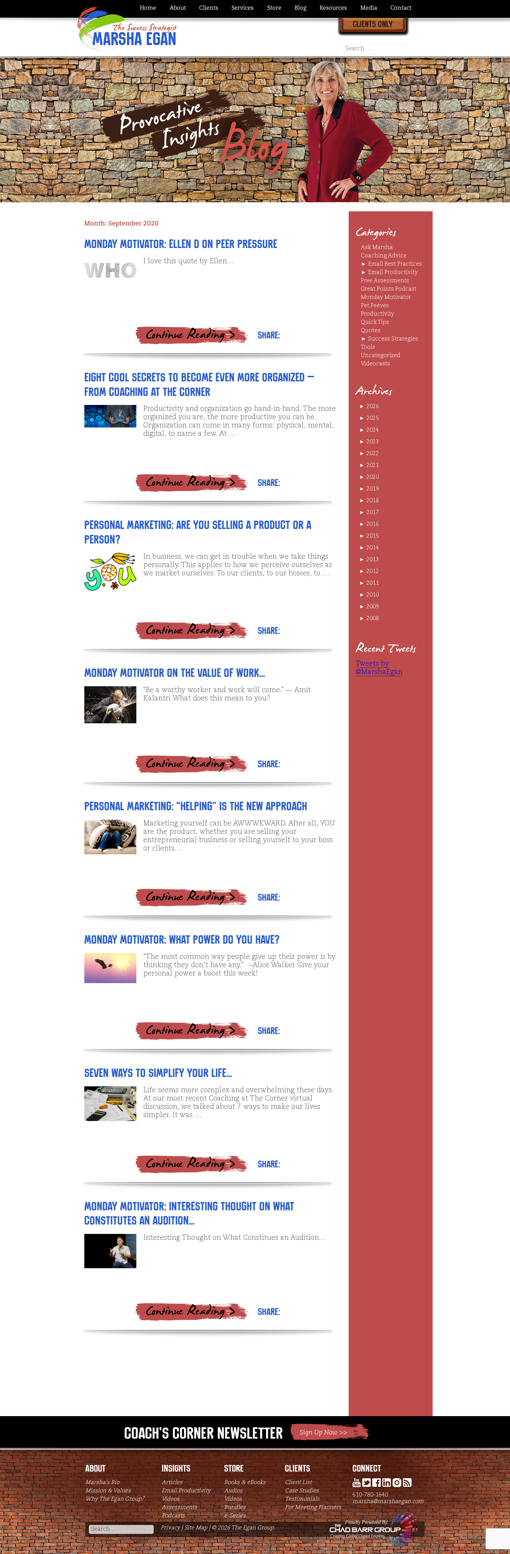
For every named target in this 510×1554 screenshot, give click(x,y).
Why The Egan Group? (114, 1499)
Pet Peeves (375, 306)
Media (368, 8)
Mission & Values (108, 1491)
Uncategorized (380, 356)
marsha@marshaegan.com (388, 1501)
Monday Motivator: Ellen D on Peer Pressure (180, 244)
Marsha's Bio (102, 1482)
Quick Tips (375, 322)
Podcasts (173, 1516)
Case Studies (302, 1491)
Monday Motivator (386, 297)
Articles (172, 1482)
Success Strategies (393, 339)
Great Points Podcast (388, 289)
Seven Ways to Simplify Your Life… (158, 1073)
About (178, 8)
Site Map (195, 1528)
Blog (300, 8)
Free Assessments (385, 281)
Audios (233, 1491)
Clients (208, 8)
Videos (170, 1499)
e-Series (235, 1516)
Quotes (370, 331)
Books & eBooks (245, 1482)
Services (242, 8)
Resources (333, 8)
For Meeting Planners (313, 1507)
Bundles (235, 1507)
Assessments (179, 1507)
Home (148, 8)
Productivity (377, 314)
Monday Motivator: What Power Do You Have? (182, 939)
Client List (298, 1482)
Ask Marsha (377, 247)
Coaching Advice (384, 256)
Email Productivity (393, 272)
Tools (368, 347)
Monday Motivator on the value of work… (174, 673)
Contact (400, 8)
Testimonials (302, 1499)
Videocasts (375, 364)
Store (274, 8)
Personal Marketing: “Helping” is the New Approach (195, 806)
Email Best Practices (395, 264)
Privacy (170, 1528)
